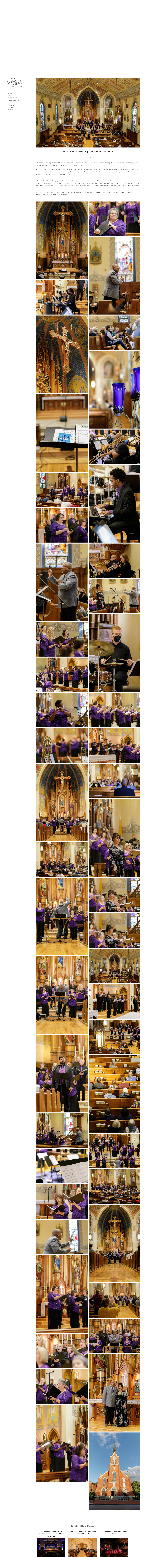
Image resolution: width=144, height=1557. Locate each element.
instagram (12, 110)
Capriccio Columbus (105, 192)
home (10, 93)
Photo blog (12, 98)
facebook (11, 107)
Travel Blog (12, 105)
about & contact (14, 100)
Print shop (12, 96)
